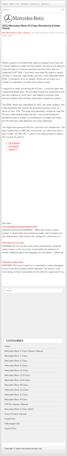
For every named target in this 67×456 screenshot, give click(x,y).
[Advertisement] (33, 48)
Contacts (35, 4)
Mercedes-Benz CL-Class (17, 370)
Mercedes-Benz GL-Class (17, 390)
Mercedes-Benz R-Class (12, 33)
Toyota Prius (10, 428)
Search (44, 4)
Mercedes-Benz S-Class (16, 365)
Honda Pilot (10, 419)
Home (5, 4)
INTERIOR (14, 146)
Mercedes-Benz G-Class (16, 394)
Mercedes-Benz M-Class (16, 385)
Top (17, 4)
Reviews (26, 33)
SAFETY (13, 150)
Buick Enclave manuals (16, 414)
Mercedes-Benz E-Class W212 (19, 409)
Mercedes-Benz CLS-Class (17, 375)
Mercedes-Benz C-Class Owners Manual (24, 351)
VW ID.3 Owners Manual (16, 404)
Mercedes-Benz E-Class (16, 361)
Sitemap (24, 4)
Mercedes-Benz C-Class (16, 356)
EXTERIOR (14, 143)
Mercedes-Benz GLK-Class (17, 380)
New (11, 4)
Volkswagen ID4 (12, 423)
